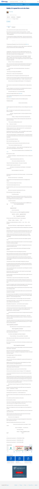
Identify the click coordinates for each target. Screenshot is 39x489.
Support (36, 485)
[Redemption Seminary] (19, 472)
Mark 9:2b (20, 93)
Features (15, 485)
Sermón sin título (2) (10, 461)
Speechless (18, 461)
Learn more (27, 4)
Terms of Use (30, 485)
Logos (7, 485)
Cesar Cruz (8, 462)
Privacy (25, 485)
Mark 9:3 (10, 96)
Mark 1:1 (27, 44)
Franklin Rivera (27, 462)
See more (30, 445)
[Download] (22, 451)
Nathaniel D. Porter (18, 462)
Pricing (20, 485)
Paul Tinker (11, 11)
